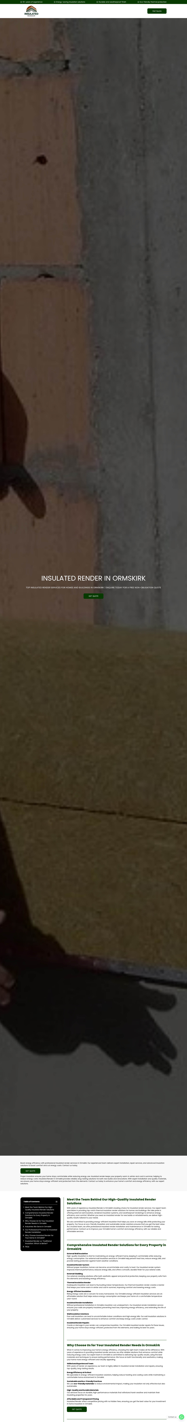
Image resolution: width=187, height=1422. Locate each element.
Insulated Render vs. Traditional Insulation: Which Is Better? (38, 1242)
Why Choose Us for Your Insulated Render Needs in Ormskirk (39, 1222)
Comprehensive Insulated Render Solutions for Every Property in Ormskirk (39, 1215)
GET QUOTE (93, 596)
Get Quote (156, 11)
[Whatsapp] (181, 1417)
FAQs (27, 1247)
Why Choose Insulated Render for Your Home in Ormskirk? (39, 1236)
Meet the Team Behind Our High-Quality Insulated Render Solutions (39, 1208)
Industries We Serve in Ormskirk (38, 1226)
